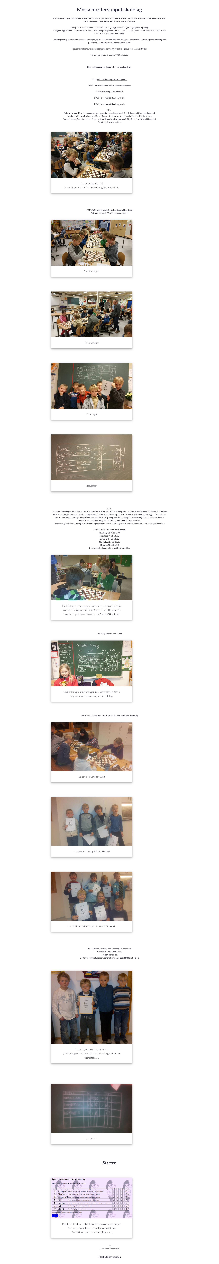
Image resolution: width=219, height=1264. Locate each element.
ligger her (107, 1232)
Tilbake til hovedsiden (109, 1256)
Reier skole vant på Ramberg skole (112, 79)
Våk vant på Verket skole (112, 91)
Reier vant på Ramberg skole (112, 97)
